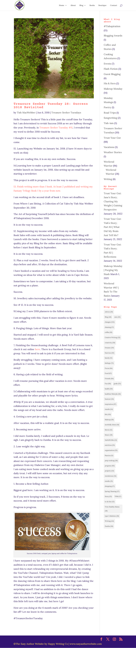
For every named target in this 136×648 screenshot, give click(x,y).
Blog (81, 5)
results (109, 481)
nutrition (110, 445)
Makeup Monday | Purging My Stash (113, 270)
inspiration (110, 404)
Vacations (109, 147)
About (73, 5)
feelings (109, 363)
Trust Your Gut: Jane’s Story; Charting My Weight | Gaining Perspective (113, 201)
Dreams (109, 348)
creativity (110, 343)
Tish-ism (109, 123)
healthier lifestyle (113, 394)
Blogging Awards (113, 35)
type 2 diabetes (112, 516)
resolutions (110, 476)
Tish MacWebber (26, 112)
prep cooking (111, 461)
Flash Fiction (111, 68)
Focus (108, 368)
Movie (108, 430)
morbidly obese (112, 425)
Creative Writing (112, 337)
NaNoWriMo (111, 440)
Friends (109, 378)
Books (92, 5)
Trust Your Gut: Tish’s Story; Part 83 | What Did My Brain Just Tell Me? (112, 227)
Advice (109, 312)
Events (107, 63)
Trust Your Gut (112, 137)
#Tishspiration (112, 26)
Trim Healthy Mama (112, 509)
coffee (108, 332)
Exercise (109, 353)
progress (110, 466)
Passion (109, 455)
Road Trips (110, 112)
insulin (109, 409)
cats (117, 317)
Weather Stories (113, 152)
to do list (109, 502)
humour (109, 399)
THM (118, 496)
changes (109, 322)
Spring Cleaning (112, 491)
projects (109, 471)
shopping (110, 486)
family (108, 358)
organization (111, 450)
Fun (108, 384)
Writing (108, 179)
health (109, 389)
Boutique (102, 5)
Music (108, 435)
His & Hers (110, 83)
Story (108, 496)
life (108, 414)
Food (108, 373)
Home (61, 5)
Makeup (109, 420)
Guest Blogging (112, 74)
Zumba (109, 526)
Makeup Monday (113, 88)
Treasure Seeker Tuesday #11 (56, 127)
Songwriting (110, 117)
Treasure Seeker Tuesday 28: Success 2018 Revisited (51, 105)
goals (117, 384)
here (37, 349)
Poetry (107, 107)
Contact (113, 5)
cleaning (109, 327)
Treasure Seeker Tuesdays (66, 112)
